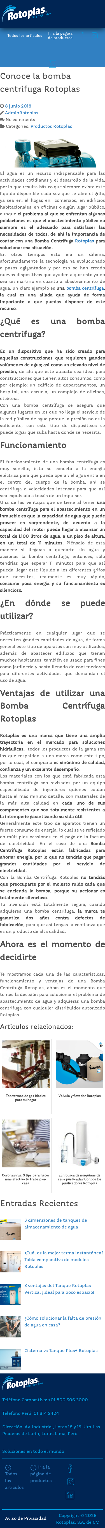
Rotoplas (84, 241)
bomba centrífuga (85, 288)
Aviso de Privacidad (25, 1518)
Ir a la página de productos (60, 36)
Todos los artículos (24, 36)
